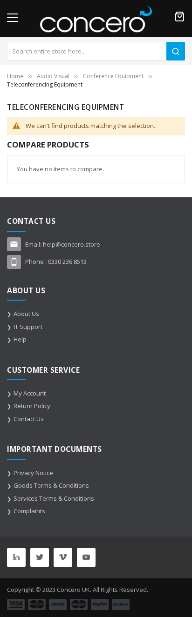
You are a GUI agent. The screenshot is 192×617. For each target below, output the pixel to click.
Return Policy (32, 406)
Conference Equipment (113, 76)
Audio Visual (53, 76)
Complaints (29, 511)
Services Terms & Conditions (54, 498)
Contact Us (29, 419)
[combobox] (96, 51)
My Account (30, 393)
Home (15, 76)
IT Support (28, 326)
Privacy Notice (33, 473)
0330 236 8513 (67, 261)
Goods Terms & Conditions (51, 485)
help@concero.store (71, 244)
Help (20, 339)
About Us (26, 313)
